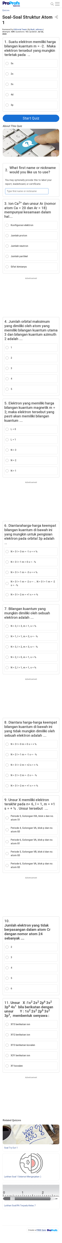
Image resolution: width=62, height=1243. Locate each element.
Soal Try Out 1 (11, 1148)
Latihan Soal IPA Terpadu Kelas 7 (20, 1205)
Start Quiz (31, 118)
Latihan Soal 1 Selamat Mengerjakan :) (22, 1176)
